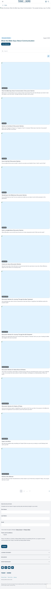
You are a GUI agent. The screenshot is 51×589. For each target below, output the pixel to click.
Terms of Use (19, 529)
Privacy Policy (27, 529)
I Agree (5, 534)
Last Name (4, 515)
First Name (4, 509)
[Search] (48, 1)
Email (2, 522)
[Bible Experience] (46, 1)
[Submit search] (2, 51)
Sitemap (15, 577)
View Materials (6, 44)
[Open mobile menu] (2, 1)
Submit (4, 546)
